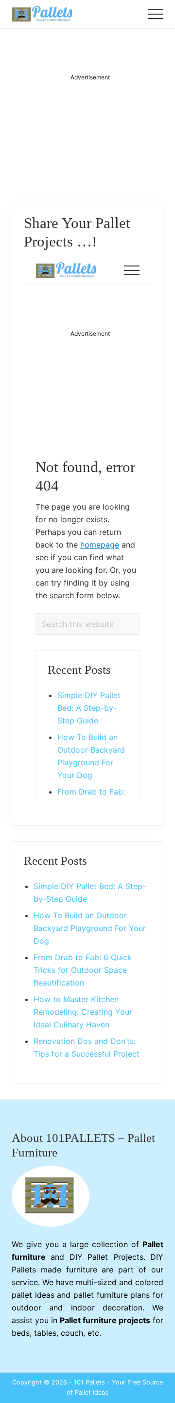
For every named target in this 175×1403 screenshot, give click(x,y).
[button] (155, 14)
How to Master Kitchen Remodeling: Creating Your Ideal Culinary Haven (83, 1011)
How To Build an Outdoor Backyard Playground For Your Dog (90, 928)
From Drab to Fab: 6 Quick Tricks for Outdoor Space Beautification (83, 969)
